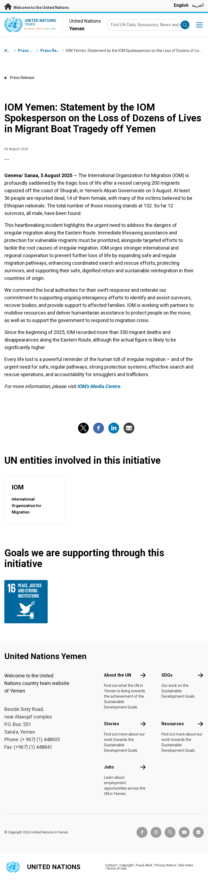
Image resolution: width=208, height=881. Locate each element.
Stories (111, 723)
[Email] (128, 428)
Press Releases (54, 50)
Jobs (109, 767)
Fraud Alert (144, 865)
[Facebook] (98, 428)
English (181, 5)
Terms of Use (116, 868)
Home (9, 50)
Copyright (126, 865)
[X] (83, 428)
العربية (198, 5)
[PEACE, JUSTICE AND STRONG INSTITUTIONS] (26, 601)
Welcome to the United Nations (41, 7)
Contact (111, 865)
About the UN (117, 675)
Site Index (185, 865)
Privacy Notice (165, 865)
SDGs (167, 675)
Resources (172, 723)
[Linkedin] (113, 428)
